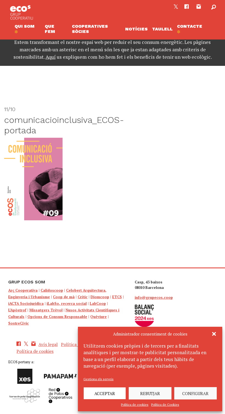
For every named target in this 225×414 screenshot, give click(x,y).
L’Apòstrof (17, 310)
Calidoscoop (52, 290)
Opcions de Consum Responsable (57, 316)
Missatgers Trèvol (46, 310)
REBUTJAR (150, 393)
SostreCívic (18, 323)
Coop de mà (64, 296)
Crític (83, 296)
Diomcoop (100, 296)
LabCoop (98, 303)
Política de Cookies (165, 404)
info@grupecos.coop (154, 297)
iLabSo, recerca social (67, 303)
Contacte (189, 26)
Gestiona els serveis (98, 379)
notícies (136, 29)
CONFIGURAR (195, 393)
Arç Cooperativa (23, 290)
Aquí (51, 56)
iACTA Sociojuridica (26, 303)
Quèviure (98, 316)
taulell (162, 29)
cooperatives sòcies (90, 29)
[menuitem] (27, 29)
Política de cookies (134, 404)
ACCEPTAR (104, 393)
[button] (214, 334)
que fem (50, 29)
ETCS (117, 296)
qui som (25, 26)
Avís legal (48, 344)
